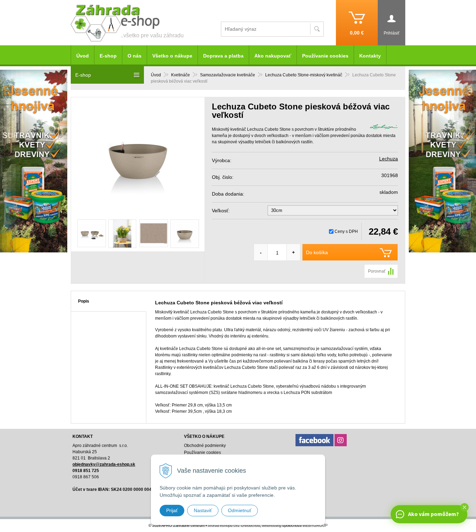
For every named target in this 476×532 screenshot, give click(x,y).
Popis (83, 301)
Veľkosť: (221, 210)
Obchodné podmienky (205, 445)
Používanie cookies (325, 56)
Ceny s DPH (346, 231)
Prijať (172, 510)
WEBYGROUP (315, 525)
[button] (464, 507)
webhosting (271, 525)
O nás (134, 56)
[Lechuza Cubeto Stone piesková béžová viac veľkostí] (138, 156)
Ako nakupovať (272, 56)
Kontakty (370, 56)
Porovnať (377, 271)
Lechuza (388, 158)
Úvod (156, 75)
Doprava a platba (223, 56)
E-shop (108, 56)
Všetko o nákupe (172, 56)
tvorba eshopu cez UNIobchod (234, 525)
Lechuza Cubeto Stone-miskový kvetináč (303, 75)
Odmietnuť (239, 510)
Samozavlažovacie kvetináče (227, 75)
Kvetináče (180, 75)
